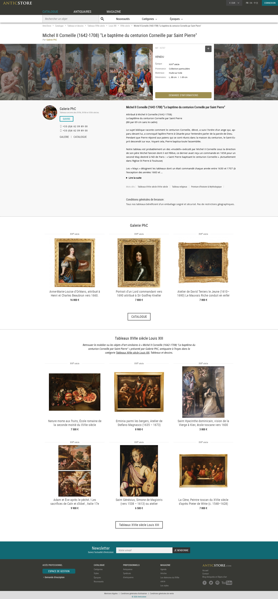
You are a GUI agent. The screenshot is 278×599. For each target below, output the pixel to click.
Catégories (98, 569)
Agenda (163, 569)
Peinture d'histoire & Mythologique (206, 187)
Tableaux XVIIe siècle (96, 25)
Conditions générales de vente (162, 593)
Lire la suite (135, 177)
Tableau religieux (179, 187)
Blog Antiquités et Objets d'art (214, 576)
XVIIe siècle (125, 25)
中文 (256, 2)
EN (251, 2)
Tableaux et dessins (75, 25)
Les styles (164, 585)
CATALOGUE (50, 11)
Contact (205, 573)
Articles (163, 573)
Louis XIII (112, 25)
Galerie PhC (68, 108)
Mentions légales (111, 593)
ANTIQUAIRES (82, 11)
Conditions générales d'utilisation (134, 593)
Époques (97, 577)
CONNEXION (270, 2)
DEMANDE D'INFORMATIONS (183, 95)
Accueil (205, 570)
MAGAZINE (114, 11)
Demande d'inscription (55, 577)
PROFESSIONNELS (131, 565)
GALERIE (64, 137)
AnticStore (46, 25)
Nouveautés (123, 19)
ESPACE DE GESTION (59, 571)
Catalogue (59, 25)
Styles (96, 573)
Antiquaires (127, 569)
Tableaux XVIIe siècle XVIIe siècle (153, 187)
